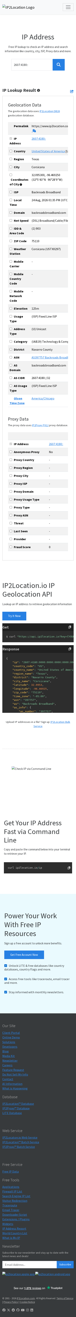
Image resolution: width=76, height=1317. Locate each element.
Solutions (8, 1042)
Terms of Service (65, 1298)
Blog (5, 1051)
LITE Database (12, 1113)
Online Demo (11, 1037)
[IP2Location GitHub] (17, 1310)
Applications (10, 1187)
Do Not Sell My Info (15, 1074)
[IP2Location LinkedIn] (31, 1310)
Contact (7, 1079)
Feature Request (13, 1070)
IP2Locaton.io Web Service (19, 1137)
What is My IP (11, 1238)
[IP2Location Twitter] (8, 1310)
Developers (9, 1047)
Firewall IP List (12, 1191)
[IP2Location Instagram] (27, 1310)
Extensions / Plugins (16, 1219)
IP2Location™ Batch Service (20, 1142)
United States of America (48, 151)
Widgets (7, 1224)
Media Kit (8, 1056)
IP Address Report (14, 1228)
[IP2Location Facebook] (3, 1310)
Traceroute (9, 1205)
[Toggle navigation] (68, 7)
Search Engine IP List (16, 1196)
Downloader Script (14, 1214)
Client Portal (11, 1033)
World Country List (14, 1233)
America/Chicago (43, 398)
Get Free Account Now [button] (24, 955)
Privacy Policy (11, 1301)
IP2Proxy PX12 (40, 425)
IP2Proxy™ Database (16, 1108)
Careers (7, 1065)
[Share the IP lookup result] (72, 91)
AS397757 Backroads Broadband (53, 357)
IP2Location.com (26, 1298)
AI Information (12, 1084)
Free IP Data (10, 1171)
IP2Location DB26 (50, 111)
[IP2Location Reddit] (13, 1310)
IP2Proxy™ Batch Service (18, 1147)
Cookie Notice (27, 1301)
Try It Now (14, 616)
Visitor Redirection (14, 1201)
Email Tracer (10, 1210)
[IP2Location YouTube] (23, 1310)
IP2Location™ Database (18, 1104)
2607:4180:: (39, 139)
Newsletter (10, 1060)
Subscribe (65, 1264)
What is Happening (15, 1088)
